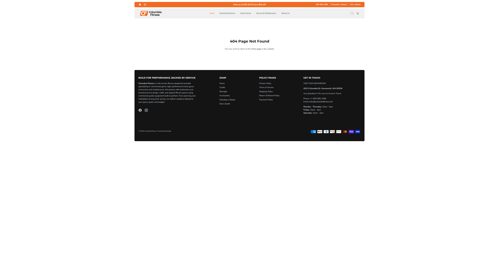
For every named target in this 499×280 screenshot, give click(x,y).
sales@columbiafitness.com (321, 101)
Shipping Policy (266, 91)
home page (256, 49)
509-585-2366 (322, 4)
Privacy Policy (265, 83)
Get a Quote (355, 4)
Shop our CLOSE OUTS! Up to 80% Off (249, 5)
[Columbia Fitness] (150, 13)
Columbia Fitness (150, 131)
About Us (285, 13)
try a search (269, 49)
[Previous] (213, 4)
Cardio (222, 87)
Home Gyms (245, 13)
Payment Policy (266, 99)
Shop (212, 13)
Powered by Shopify (164, 131)
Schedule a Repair (339, 4)
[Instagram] (144, 4)
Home (222, 83)
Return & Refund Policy (269, 95)
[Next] (286, 4)
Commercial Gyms (227, 13)
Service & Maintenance (266, 13)
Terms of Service (266, 87)
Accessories (224, 95)
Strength (223, 91)
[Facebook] (139, 4)
